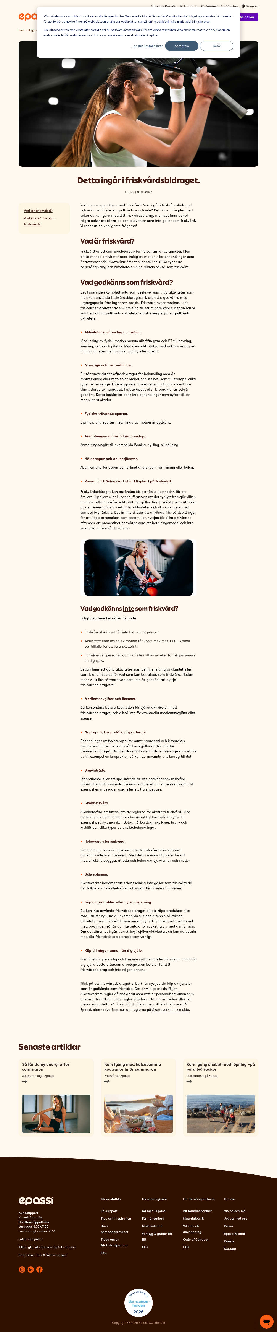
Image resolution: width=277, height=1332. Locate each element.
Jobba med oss (235, 1218)
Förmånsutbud (153, 1218)
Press (228, 1226)
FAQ (103, 1253)
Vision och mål (235, 1211)
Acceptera (182, 46)
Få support (109, 1211)
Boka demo (244, 17)
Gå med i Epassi (154, 1211)
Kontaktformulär (30, 1217)
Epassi (129, 192)
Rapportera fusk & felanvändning (43, 1255)
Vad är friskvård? (38, 211)
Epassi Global (234, 1234)
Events (229, 1241)
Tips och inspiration (116, 1218)
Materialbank (152, 1226)
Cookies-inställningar (147, 46)
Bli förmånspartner (197, 1211)
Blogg (30, 30)
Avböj (217, 46)
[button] (138, 481)
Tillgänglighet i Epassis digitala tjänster (47, 1247)
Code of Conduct (195, 1239)
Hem (21, 30)
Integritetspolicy (31, 1239)
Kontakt (230, 1249)
